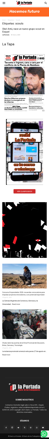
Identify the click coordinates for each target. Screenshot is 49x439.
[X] (24, 427)
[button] (4, 3)
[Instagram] (12, 427)
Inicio (4, 20)
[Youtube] (43, 427)
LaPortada (5, 35)
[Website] (30, 427)
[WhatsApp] (37, 427)
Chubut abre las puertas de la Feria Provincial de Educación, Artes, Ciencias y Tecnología (23, 344)
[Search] (46, 3)
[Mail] (18, 427)
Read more (16, 304)
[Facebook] (6, 427)
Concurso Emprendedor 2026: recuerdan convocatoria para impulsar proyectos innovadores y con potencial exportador (23, 293)
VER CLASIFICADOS (24, 191)
